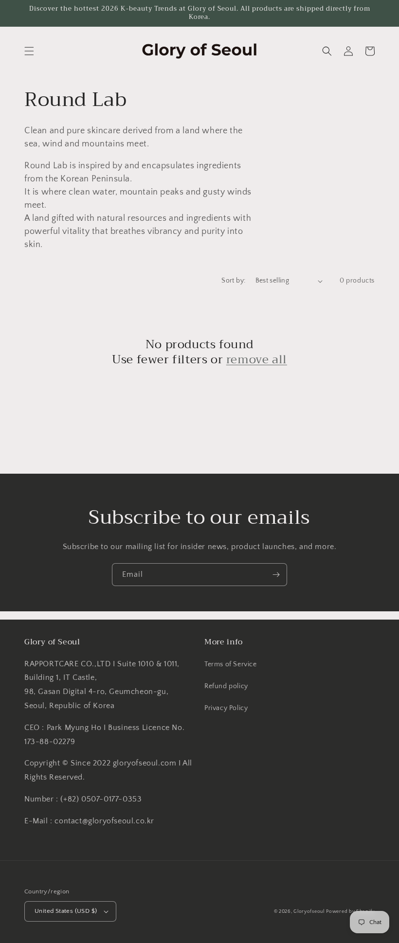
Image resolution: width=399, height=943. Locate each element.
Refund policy (226, 686)
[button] (29, 51)
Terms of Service (230, 664)
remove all (256, 359)
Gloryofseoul (308, 911)
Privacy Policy (226, 708)
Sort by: (233, 281)
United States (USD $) (66, 910)
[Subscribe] (276, 574)
